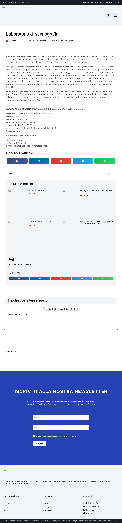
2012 (11, 264)
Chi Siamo (8, 503)
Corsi (66, 41)
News (71, 41)
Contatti (116, 2)
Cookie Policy (48, 510)
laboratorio (19, 264)
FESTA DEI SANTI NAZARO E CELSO (38, 222)
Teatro (28, 264)
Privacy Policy (48, 507)
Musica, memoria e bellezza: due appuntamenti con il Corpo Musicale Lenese (96, 222)
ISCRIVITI (39, 444)
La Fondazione (88, 2)
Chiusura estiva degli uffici (35, 190)
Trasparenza (99, 2)
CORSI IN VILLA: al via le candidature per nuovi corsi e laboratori (96, 191)
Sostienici (108, 2)
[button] (115, 15)
